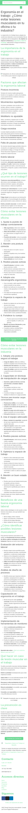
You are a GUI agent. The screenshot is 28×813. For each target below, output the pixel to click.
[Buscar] (24, 2)
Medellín (4, 765)
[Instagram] (7, 798)
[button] (21, 7)
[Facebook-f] (3, 798)
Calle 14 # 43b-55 (6, 762)
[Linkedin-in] (11, 798)
